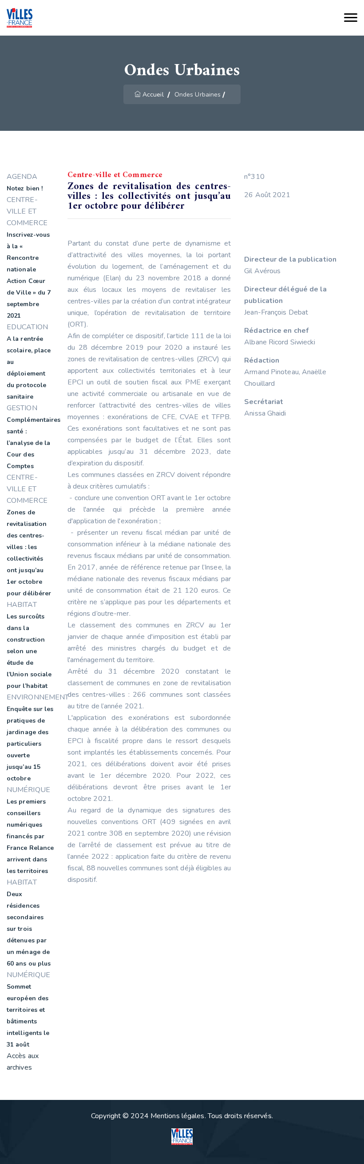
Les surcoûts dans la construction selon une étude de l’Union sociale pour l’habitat (29, 651)
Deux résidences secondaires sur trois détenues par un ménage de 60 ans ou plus (29, 929)
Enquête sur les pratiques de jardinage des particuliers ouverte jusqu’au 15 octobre (30, 744)
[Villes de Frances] (19, 18)
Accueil (153, 94)
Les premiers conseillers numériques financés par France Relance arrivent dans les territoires (30, 836)
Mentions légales (177, 1116)
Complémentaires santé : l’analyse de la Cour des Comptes (34, 443)
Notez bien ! (25, 188)
